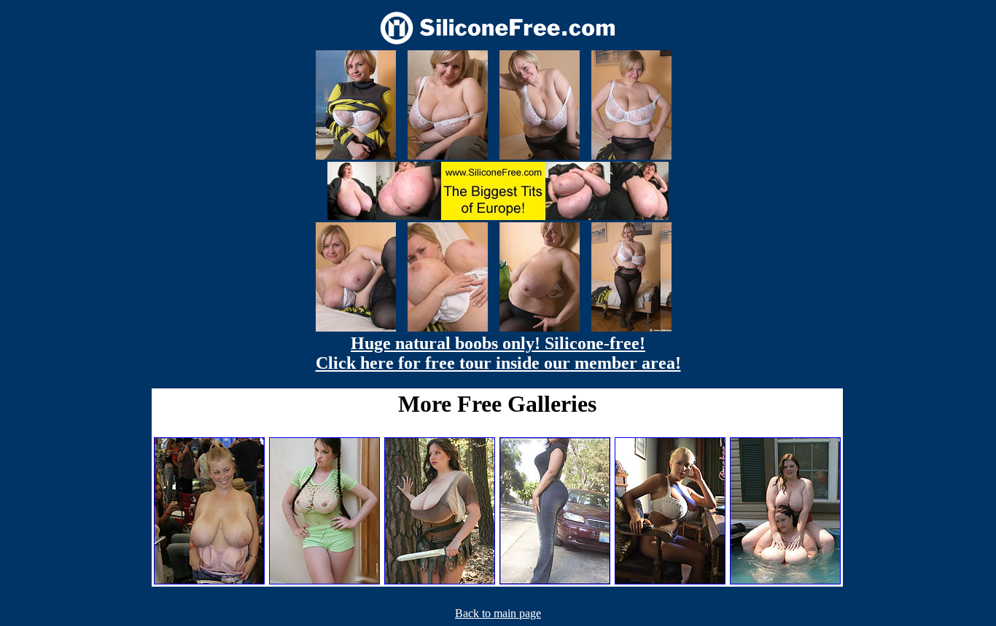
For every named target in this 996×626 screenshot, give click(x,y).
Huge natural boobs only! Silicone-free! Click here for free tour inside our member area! (498, 353)
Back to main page (498, 613)
